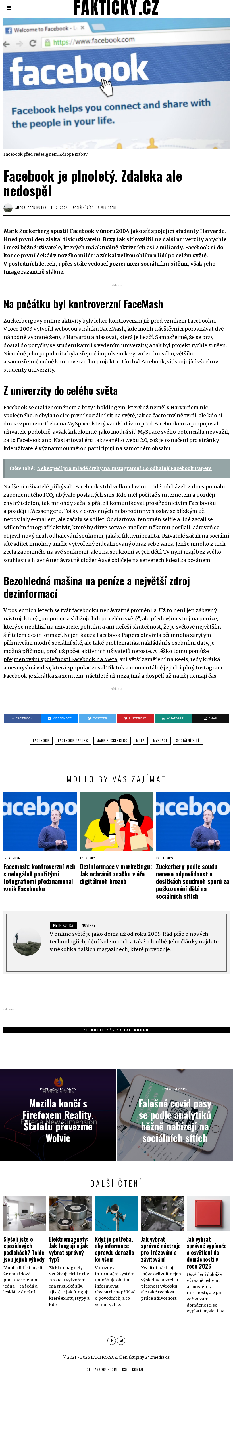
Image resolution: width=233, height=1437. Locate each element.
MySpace (78, 423)
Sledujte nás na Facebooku (116, 1030)
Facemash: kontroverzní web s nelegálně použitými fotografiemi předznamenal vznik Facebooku (39, 877)
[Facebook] (111, 1340)
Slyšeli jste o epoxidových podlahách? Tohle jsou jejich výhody (24, 1249)
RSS (125, 1369)
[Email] (121, 1340)
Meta (140, 740)
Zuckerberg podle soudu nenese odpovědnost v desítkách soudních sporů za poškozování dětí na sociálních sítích (192, 881)
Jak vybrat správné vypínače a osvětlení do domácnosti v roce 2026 (207, 1252)
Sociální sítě (83, 207)
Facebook (41, 740)
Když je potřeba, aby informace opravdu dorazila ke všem (114, 1249)
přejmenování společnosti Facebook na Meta (60, 659)
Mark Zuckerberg (112, 740)
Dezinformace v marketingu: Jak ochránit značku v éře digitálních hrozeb (116, 874)
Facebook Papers (118, 635)
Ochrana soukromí (102, 1369)
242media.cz (157, 1357)
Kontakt (139, 1369)
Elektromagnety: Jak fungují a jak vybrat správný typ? (68, 1249)
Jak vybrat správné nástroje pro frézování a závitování (161, 1249)
